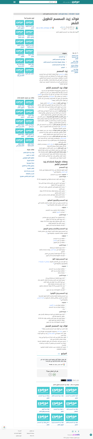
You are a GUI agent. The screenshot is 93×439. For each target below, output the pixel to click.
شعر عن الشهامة (30, 174)
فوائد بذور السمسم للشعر (74, 62)
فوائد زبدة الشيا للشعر (28, 153)
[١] (59, 83)
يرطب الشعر (50, 144)
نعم (54, 374)
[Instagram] (73, 431)
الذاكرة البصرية (30, 161)
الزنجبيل (58, 212)
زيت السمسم (62, 74)
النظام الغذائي (51, 333)
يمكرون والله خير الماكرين (28, 166)
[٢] (51, 100)
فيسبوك (70, 380)
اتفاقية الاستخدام (17, 433)
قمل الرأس (63, 126)
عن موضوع (32, 431)
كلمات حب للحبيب (30, 155)
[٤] (47, 204)
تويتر (65, 380)
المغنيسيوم (51, 96)
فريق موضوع (18, 436)
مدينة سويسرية (30, 163)
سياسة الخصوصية (30, 433)
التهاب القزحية (30, 168)
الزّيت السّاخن (64, 172)
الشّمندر (55, 240)
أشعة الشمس (40, 298)
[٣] (53, 171)
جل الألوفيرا (52, 305)
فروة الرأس (53, 250)
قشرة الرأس (63, 138)
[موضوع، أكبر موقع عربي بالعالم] (76, 2)
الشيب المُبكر (50, 103)
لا (50, 374)
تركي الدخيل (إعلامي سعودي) (27, 176)
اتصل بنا (19, 431)
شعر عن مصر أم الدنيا (29, 171)
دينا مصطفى (63, 27)
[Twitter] (75, 431)
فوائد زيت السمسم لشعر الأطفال (74, 70)
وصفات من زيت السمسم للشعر (74, 66)
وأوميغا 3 (41, 262)
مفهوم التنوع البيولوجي (28, 158)
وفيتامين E (46, 262)
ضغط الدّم (59, 331)
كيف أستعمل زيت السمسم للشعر (75, 57)
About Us (32, 436)
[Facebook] (78, 431)
